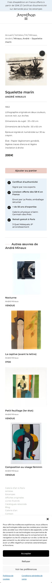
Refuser (26, 561)
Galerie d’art (11, 510)
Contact (9, 513)
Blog (7, 507)
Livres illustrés (12, 501)
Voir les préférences (26, 569)
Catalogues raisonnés (16, 504)
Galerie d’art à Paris (15, 488)
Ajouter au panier (26, 170)
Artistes (19, 35)
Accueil (9, 35)
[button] (47, 519)
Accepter (26, 553)
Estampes (10, 494)
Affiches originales (14, 497)
